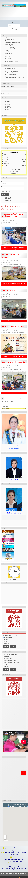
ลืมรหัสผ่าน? (8, 200)
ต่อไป (6, 401)
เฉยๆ (5, 641)
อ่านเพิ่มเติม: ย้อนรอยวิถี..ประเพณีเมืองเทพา (14, 356)
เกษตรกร (6, 666)
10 (2, 401)
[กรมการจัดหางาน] (8, 535)
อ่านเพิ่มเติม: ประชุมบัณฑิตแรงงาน (14, 321)
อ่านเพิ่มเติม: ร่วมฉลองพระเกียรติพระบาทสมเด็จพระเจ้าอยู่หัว (14, 248)
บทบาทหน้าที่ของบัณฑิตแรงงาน (13, 224)
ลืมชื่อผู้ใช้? (8, 198)
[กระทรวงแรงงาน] (8, 531)
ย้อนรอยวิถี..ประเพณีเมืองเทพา (13, 327)
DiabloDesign (17, 877)
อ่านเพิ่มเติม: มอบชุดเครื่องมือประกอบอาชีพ (14, 393)
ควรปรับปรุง (7, 643)
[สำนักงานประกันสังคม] (8, 543)
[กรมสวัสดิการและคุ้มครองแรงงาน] (8, 546)
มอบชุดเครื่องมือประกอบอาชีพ (13, 362)
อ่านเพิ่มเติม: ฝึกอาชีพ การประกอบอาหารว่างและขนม (14, 284)
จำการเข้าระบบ (6, 191)
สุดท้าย (11, 401)
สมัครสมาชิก (8, 197)
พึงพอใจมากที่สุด (8, 637)
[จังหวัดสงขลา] (8, 556)
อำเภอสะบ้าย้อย (5, 93)
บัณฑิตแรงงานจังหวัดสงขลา (8, 86)
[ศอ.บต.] (8, 549)
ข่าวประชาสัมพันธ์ (21, 332)
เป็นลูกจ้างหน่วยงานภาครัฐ (10, 660)
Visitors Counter (14, 173)
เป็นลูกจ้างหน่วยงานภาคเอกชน (11, 662)
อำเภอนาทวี (4, 91)
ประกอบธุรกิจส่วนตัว (9, 658)
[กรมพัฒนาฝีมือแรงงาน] (8, 539)
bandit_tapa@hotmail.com (14, 859)
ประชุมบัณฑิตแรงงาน (10, 290)
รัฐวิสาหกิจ (6, 664)
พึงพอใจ (6, 639)
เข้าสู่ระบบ (5, 194)
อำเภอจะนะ (4, 88)
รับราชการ (6, 656)
